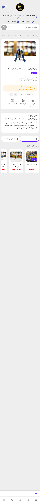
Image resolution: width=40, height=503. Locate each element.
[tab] (29, 139)
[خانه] (36, 500)
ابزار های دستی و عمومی (24, 36)
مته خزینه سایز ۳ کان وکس (16, 165)
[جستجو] (4, 27)
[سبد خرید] (12, 500)
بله (15, 94)
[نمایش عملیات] (3, 494)
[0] (4, 7)
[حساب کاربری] (4, 500)
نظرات (33, 139)
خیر (11, 94)
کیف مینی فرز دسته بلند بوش (32, 165)
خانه (34, 36)
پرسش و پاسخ (11, 139)
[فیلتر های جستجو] (9, 27)
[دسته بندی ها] (20, 500)
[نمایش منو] (36, 7)
